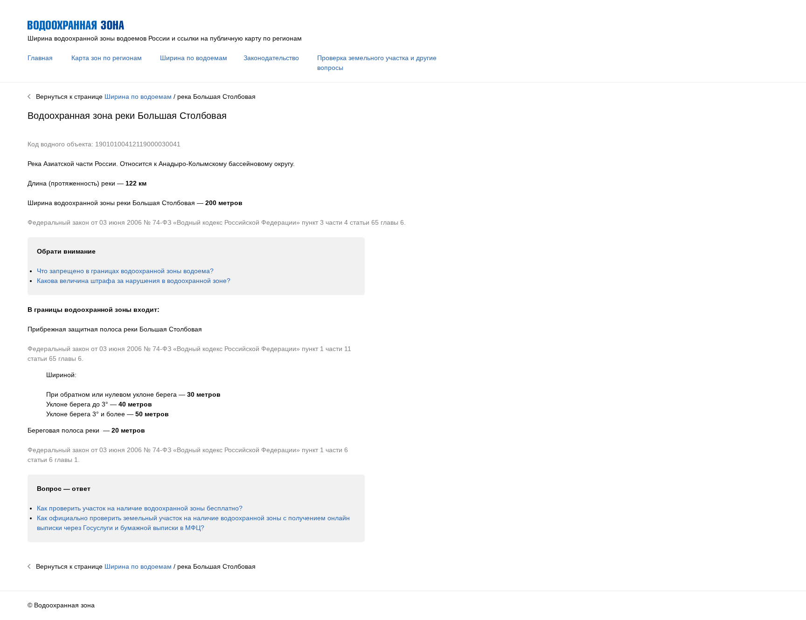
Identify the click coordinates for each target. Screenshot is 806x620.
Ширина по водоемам (193, 58)
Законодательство (271, 58)
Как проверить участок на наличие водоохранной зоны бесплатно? (140, 508)
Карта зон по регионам (106, 58)
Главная (40, 58)
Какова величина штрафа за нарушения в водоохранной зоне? (133, 280)
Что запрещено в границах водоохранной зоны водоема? (125, 271)
